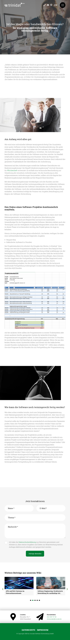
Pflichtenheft (12, 170)
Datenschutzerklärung (27, 542)
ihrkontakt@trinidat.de (54, 619)
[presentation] (3, 589)
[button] (30, 600)
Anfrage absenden (35, 554)
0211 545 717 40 (51, 617)
